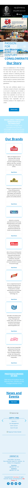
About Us (14, 421)
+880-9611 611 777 (14, 467)
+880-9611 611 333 (14, 470)
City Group (16, 477)
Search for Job (14, 428)
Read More (14, 172)
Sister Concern (14, 425)
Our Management (14, 423)
